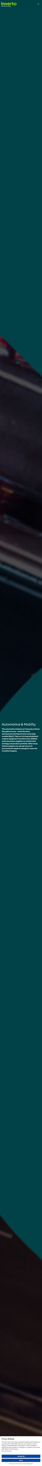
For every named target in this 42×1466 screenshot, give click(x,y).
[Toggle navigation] (38, 4)
